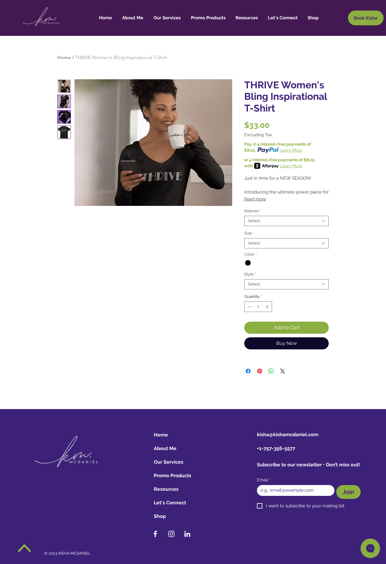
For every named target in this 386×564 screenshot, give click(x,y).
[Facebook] (155, 534)
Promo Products (172, 475)
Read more (255, 199)
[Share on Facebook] (248, 371)
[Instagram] (171, 534)
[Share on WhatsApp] (271, 371)
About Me (165, 448)
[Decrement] (248, 307)
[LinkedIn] (187, 534)
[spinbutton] (258, 307)
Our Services (168, 462)
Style (250, 274)
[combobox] (286, 221)
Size (249, 233)
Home (64, 57)
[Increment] (267, 307)
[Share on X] (282, 371)
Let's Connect (170, 503)
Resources (166, 489)
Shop (160, 516)
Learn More (291, 150)
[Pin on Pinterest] (259, 371)
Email (264, 479)
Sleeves (252, 211)
